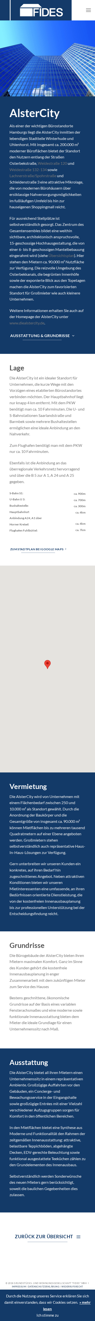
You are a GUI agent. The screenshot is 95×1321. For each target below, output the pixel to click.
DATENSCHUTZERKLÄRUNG (43, 1286)
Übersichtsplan (61, 255)
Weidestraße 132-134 (28, 169)
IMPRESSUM (19, 1286)
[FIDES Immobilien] (39, 10)
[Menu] (88, 10)
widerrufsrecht (72, 1286)
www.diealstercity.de (27, 323)
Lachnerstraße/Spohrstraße (33, 175)
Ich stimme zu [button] (47, 1315)
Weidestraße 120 (52, 163)
